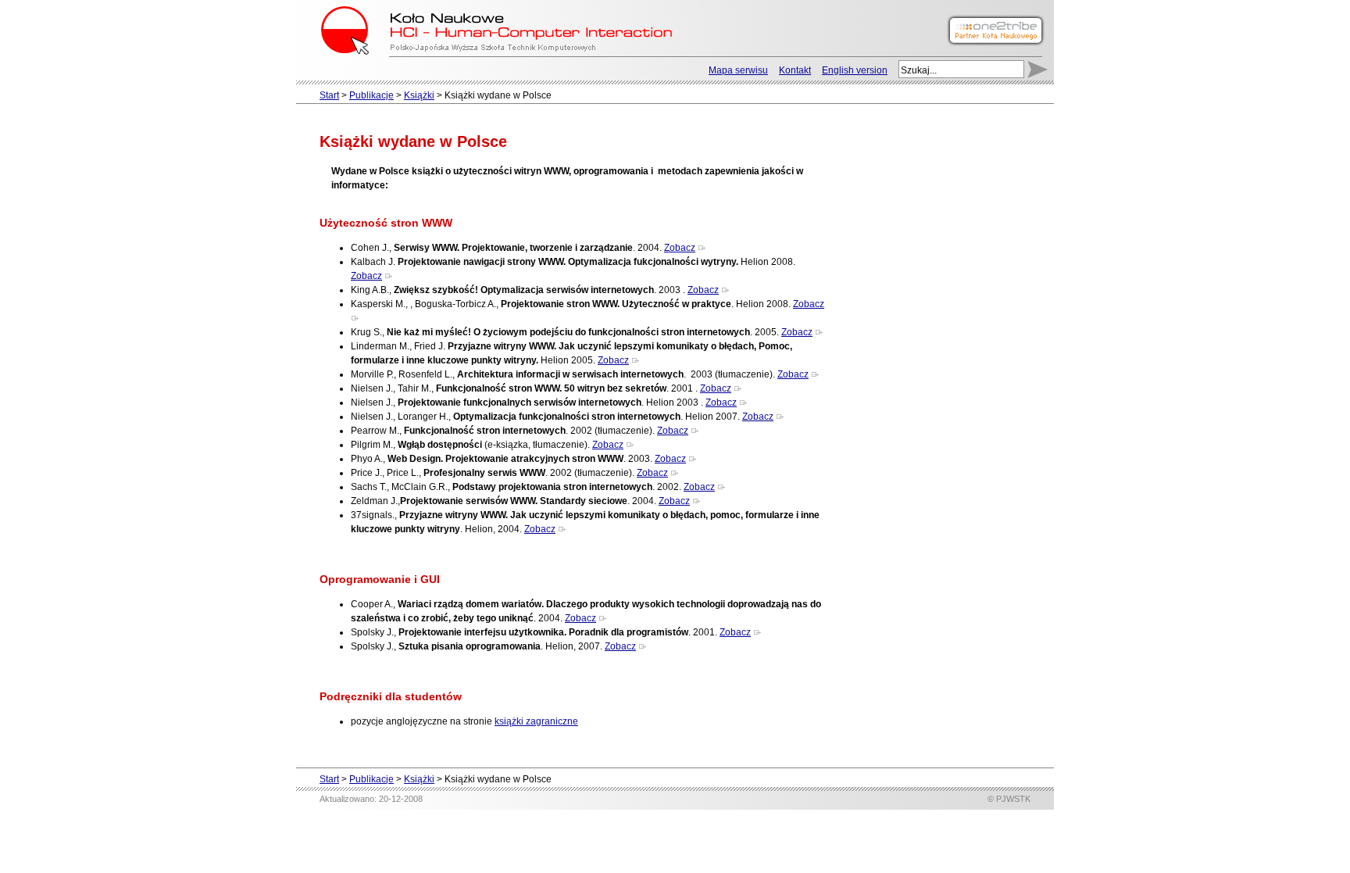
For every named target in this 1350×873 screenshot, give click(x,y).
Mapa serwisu (738, 70)
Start (329, 95)
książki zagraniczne (536, 721)
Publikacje (371, 95)
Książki (419, 95)
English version (855, 70)
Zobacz (679, 247)
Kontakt (795, 70)
